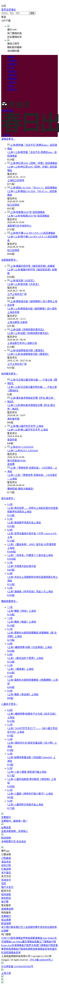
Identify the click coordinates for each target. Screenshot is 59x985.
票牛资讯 (40, 927)
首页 (3, 9)
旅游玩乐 (12, 89)
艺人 (23, 927)
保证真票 (6, 920)
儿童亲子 (12, 82)
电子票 (4, 901)
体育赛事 (12, 60)
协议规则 (49, 927)
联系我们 (16, 927)
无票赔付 (6, 916)
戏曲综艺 (12, 75)
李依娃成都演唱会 (32, 938)
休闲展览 (12, 71)
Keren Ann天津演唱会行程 (15, 945)
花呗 (3, 883)
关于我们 (6, 927)
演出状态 (6, 861)
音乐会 (11, 68)
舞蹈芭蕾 (12, 78)
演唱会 (11, 57)
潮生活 (11, 86)
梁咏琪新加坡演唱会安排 (36, 949)
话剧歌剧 (12, 64)
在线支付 (6, 880)
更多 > (11, 139)
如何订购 (6, 865)
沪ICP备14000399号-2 (41, 960)
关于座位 (6, 872)
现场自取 (6, 894)
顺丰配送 (6, 898)
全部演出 (11, 9)
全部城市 (30, 927)
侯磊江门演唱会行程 (45, 941)
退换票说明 (7, 909)
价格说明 (6, 869)
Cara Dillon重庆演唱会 (22, 941)
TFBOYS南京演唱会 (12, 938)
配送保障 (6, 923)
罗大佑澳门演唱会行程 (41, 945)
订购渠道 (6, 858)
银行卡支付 (7, 887)
